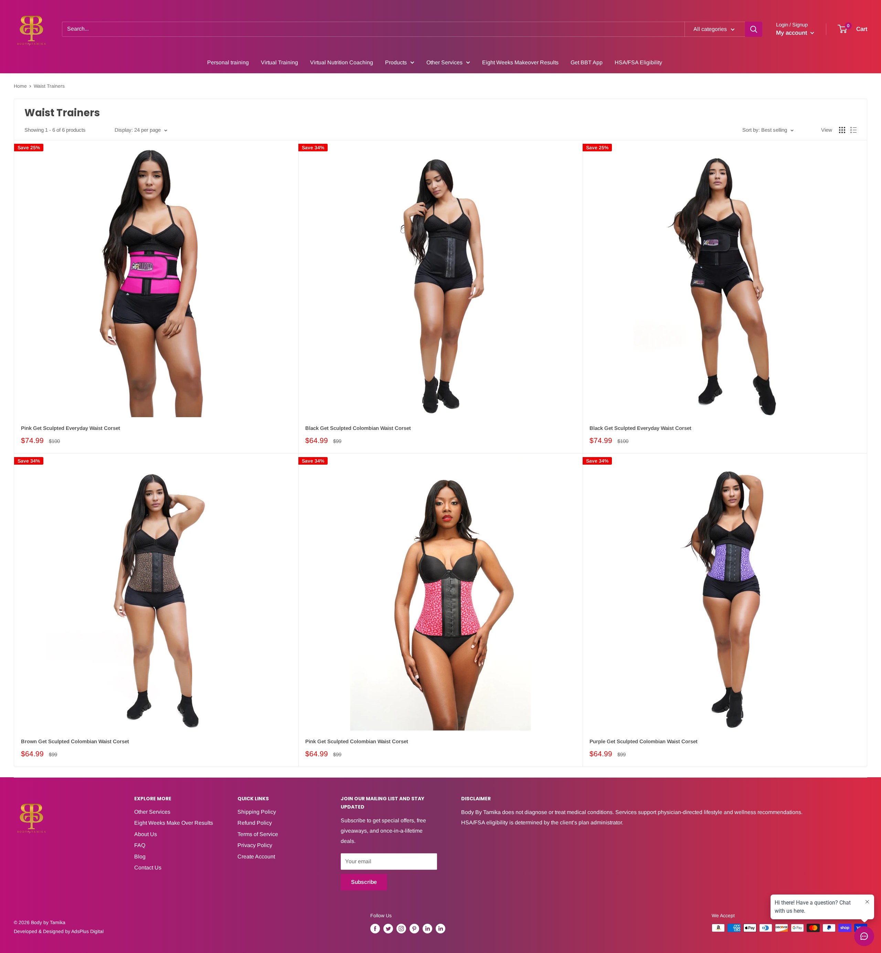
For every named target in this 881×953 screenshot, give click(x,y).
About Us (145, 834)
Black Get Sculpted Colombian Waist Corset (358, 428)
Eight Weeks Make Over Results (173, 823)
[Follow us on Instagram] (401, 928)
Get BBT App (587, 62)
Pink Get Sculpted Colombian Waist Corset (356, 741)
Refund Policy (254, 823)
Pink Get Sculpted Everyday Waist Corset (70, 428)
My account (792, 33)
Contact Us (147, 867)
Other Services (444, 62)
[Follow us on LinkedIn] (427, 928)
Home (20, 86)
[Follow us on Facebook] (375, 928)
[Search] (753, 29)
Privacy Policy (254, 845)
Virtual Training (279, 62)
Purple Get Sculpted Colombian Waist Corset (644, 741)
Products (396, 62)
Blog (140, 856)
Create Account (256, 856)
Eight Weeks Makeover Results (520, 62)
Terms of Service (257, 834)
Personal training (228, 62)
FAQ (139, 845)
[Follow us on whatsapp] (440, 928)
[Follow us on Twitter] (388, 928)
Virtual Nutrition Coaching (341, 62)
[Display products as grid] (842, 130)
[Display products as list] (853, 130)
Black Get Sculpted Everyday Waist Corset (640, 428)
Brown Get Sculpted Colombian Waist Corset (75, 741)
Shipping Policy (256, 812)
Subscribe (364, 882)
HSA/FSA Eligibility (638, 62)
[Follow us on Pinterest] (414, 928)
